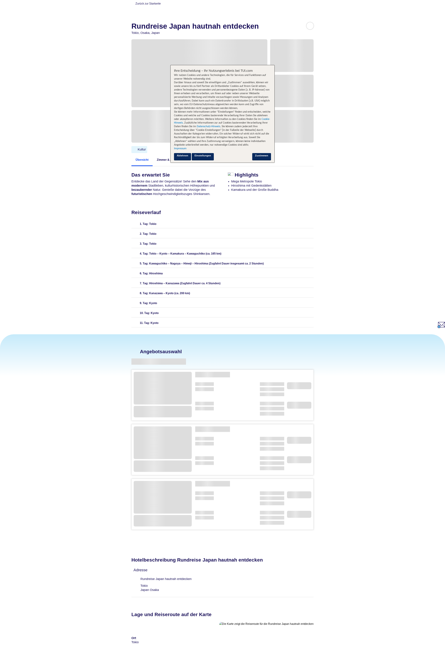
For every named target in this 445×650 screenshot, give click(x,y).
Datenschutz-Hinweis (208, 126)
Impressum (180, 148)
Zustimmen (261, 155)
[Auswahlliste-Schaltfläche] (310, 25)
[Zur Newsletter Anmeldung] (441, 327)
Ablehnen (182, 155)
